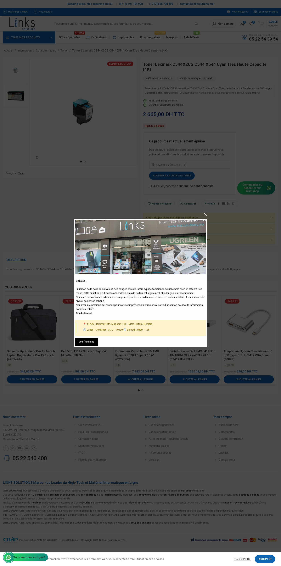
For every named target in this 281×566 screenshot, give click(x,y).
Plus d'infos (242, 559)
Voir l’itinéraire (86, 341)
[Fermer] (205, 214)
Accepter (265, 559)
